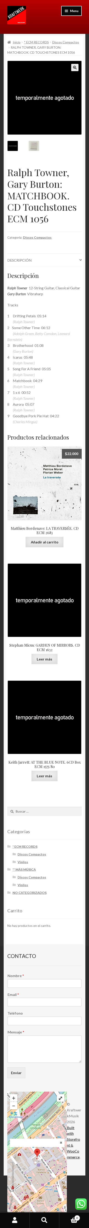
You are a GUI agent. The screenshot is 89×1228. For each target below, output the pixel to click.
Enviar (16, 1072)
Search (44, 1220)
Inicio (17, 42)
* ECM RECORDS (36, 42)
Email (13, 994)
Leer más (44, 659)
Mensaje (16, 1032)
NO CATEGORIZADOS (30, 893)
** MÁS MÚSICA (24, 869)
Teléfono (15, 1013)
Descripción (19, 260)
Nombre (16, 975)
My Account (15, 1220)
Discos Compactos (65, 42)
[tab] (44, 260)
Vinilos (23, 862)
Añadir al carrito (44, 542)
